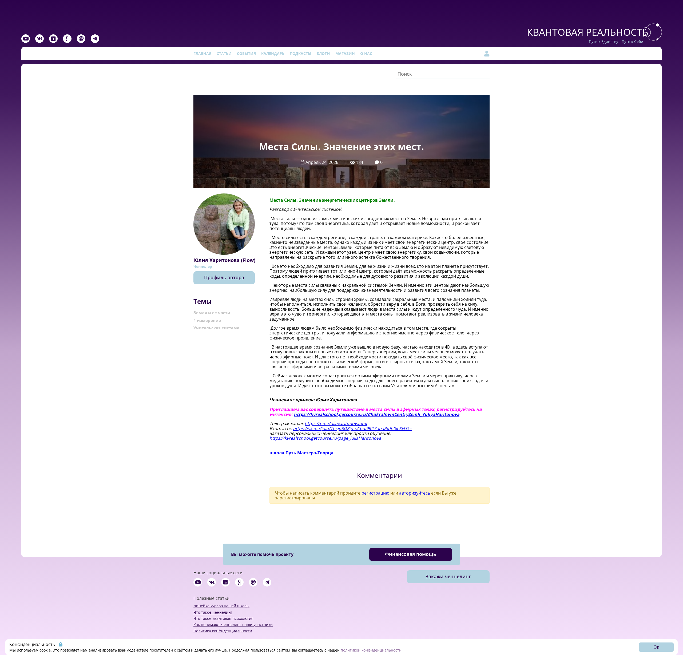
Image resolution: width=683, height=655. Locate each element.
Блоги (323, 53)
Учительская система (216, 327)
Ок (656, 647)
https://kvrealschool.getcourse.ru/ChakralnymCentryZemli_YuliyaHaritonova (376, 414)
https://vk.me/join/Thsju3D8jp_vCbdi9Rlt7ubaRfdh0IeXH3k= (352, 428)
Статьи (224, 53)
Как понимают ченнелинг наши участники (233, 624)
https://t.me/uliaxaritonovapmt (336, 423)
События (246, 53)
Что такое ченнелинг (212, 612)
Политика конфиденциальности (222, 630)
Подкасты (300, 53)
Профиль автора (224, 277)
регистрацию (375, 493)
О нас (366, 53)
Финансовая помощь (410, 554)
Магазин (345, 53)
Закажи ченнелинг (448, 576)
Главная (202, 53)
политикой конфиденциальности (371, 650)
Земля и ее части (211, 312)
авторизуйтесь (414, 493)
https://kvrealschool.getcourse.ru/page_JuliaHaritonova (325, 438)
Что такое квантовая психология (223, 618)
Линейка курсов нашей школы (221, 605)
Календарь (272, 53)
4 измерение (207, 320)
